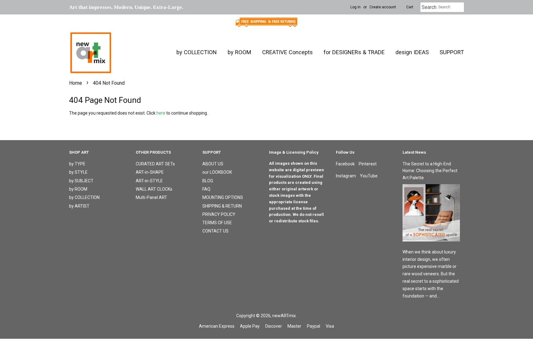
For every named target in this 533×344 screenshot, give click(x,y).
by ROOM (239, 52)
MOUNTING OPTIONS (222, 197)
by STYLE (78, 172)
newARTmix (284, 315)
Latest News (414, 152)
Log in (355, 7)
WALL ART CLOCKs (154, 189)
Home (75, 83)
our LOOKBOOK (217, 172)
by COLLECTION (196, 52)
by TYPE (77, 163)
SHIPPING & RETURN (222, 206)
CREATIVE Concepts (287, 52)
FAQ (206, 189)
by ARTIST (79, 206)
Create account (383, 7)
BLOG (207, 180)
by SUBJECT (81, 180)
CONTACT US (215, 231)
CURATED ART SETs (155, 163)
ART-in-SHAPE (150, 172)
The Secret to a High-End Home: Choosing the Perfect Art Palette (430, 170)
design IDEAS (412, 52)
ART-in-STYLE (149, 180)
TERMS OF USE (217, 222)
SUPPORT (452, 52)
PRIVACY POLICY (218, 214)
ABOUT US (212, 163)
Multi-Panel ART (151, 197)
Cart (409, 7)
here (160, 113)
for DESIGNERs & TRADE (354, 52)
